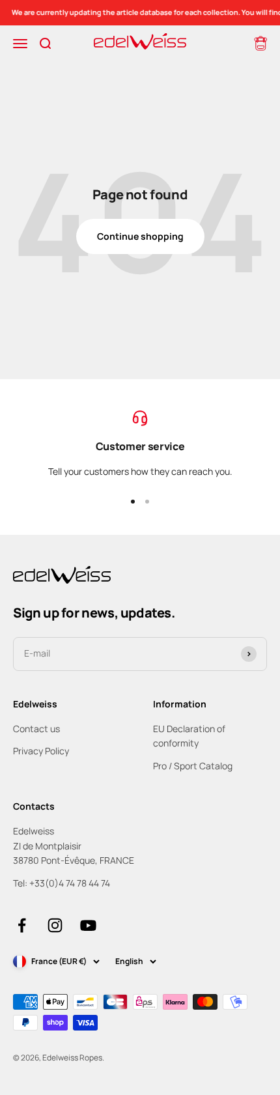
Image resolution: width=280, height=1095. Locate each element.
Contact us (36, 728)
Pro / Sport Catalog (192, 766)
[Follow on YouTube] (88, 925)
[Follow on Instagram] (55, 925)
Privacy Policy (41, 751)
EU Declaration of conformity (189, 735)
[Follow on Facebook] (22, 925)
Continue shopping (140, 236)
